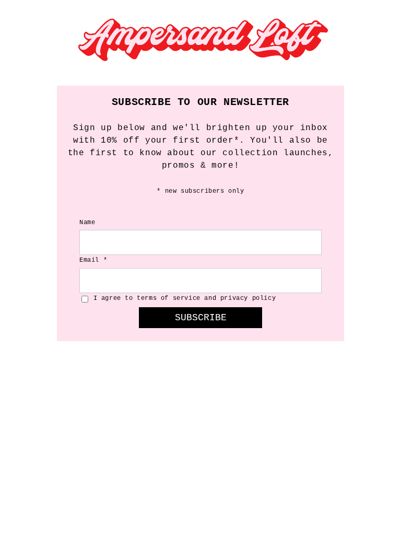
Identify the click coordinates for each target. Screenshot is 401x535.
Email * (93, 260)
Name (87, 222)
